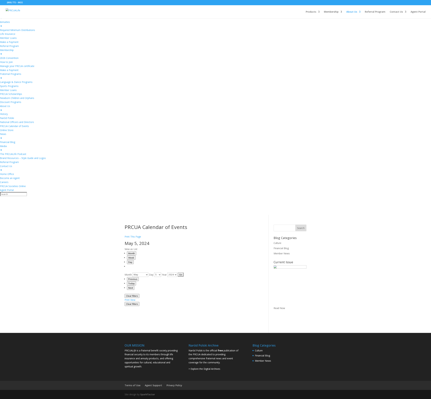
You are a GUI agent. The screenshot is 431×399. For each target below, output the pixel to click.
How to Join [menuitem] (6, 62)
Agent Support (153, 385)
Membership (331, 12)
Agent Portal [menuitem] (7, 190)
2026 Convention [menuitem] (9, 58)
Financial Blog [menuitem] (7, 142)
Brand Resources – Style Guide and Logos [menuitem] (23, 158)
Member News (282, 253)
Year (164, 274)
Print (130, 299)
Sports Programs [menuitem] (9, 86)
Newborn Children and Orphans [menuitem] (17, 98)
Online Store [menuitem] (6, 130)
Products (311, 12)
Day (130, 262)
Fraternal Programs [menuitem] (10, 76)
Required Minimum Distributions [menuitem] (17, 30)
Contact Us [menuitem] (6, 168)
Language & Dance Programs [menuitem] (16, 82)
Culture (277, 243)
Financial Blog (281, 248)
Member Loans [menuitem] (8, 38)
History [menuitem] (4, 114)
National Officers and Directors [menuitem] (17, 122)
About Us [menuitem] (5, 108)
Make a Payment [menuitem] (9, 42)
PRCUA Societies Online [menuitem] (13, 186)
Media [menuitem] (3, 148)
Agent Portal (418, 12)
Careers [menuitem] (4, 182)
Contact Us (396, 12)
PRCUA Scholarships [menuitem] (11, 94)
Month (131, 253)
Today (131, 283)
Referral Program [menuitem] (9, 46)
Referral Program (375, 12)
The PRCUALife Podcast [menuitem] (13, 154)
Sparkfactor (147, 394)
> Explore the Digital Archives (204, 368)
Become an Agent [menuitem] (10, 178)
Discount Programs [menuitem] (10, 102)
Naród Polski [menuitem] (7, 118)
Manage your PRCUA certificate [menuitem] (17, 66)
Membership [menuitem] (7, 52)
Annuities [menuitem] (5, 24)
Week (131, 257)
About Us (351, 12)
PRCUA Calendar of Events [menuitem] (14, 126)
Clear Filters (132, 295)
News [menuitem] (3, 136)
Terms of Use (132, 385)
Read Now (279, 308)
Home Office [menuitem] (7, 174)
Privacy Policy (174, 385)
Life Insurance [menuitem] (7, 33)
